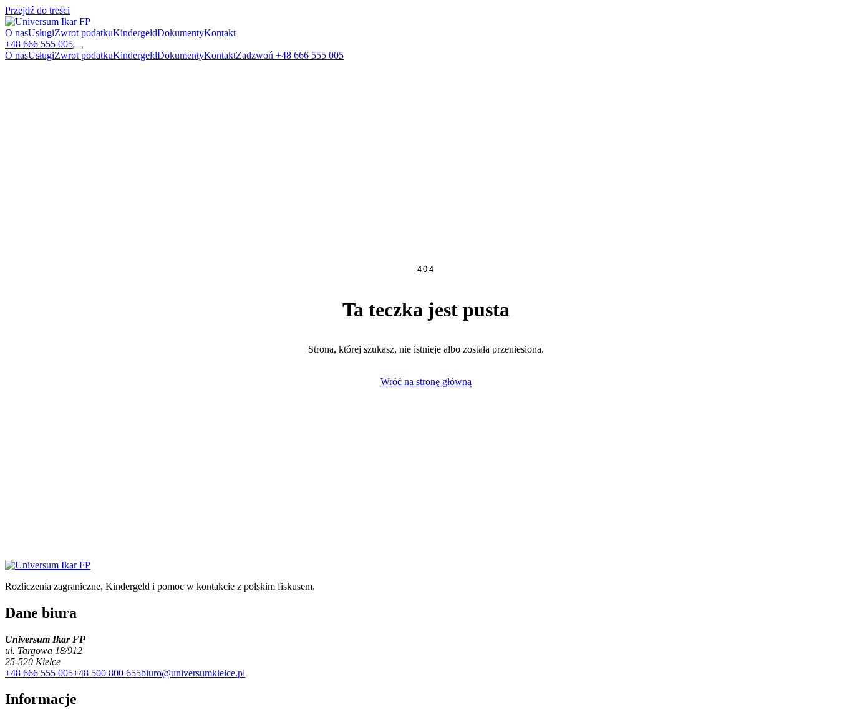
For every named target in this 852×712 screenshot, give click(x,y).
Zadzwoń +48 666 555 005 (290, 55)
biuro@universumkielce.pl (193, 673)
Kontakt (220, 32)
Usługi (41, 32)
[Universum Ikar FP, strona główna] (47, 21)
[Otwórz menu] (78, 47)
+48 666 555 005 (39, 673)
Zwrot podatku (83, 32)
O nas (16, 32)
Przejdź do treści (37, 10)
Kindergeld (135, 32)
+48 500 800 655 (107, 673)
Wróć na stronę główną (426, 381)
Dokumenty (180, 32)
